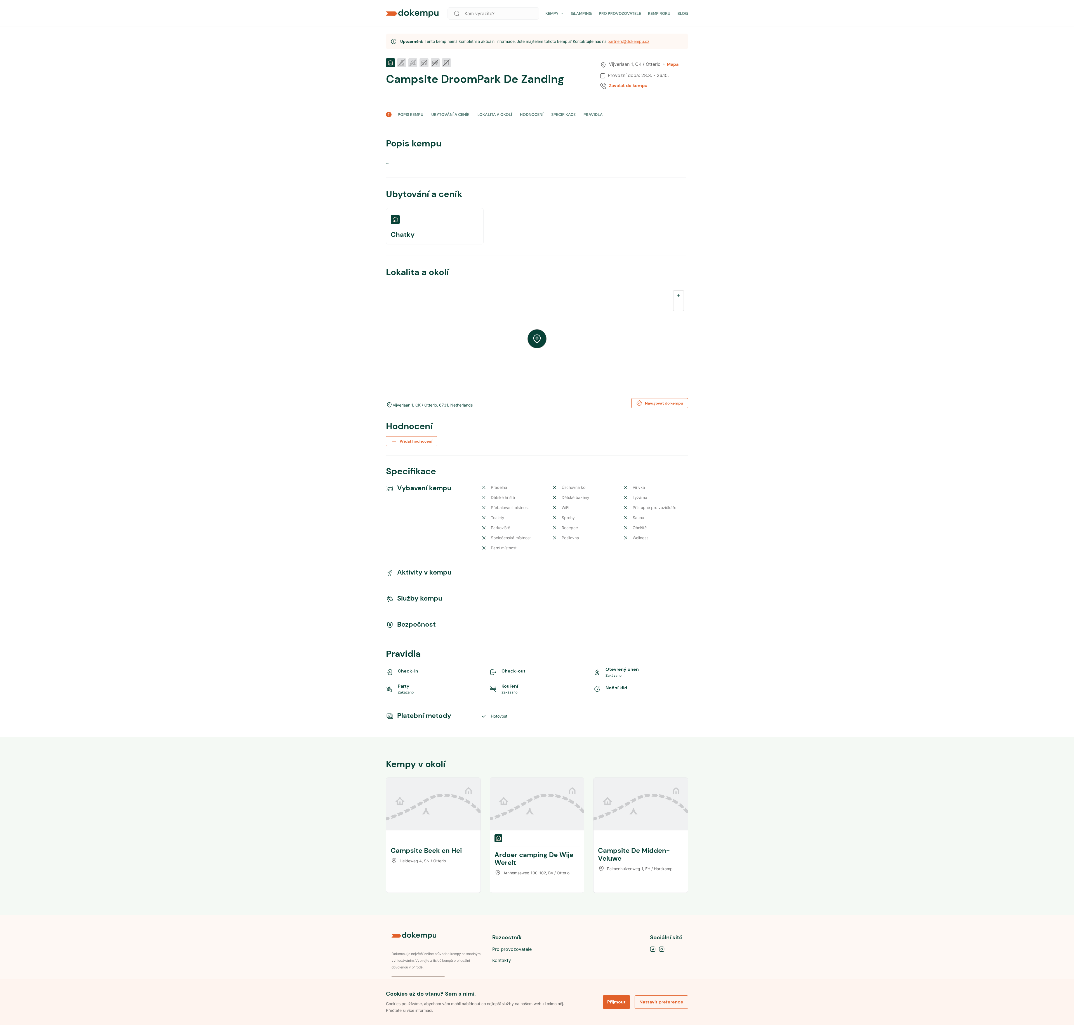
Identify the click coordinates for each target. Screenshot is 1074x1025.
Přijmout (616, 1002)
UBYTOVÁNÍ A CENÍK (450, 114)
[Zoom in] (678, 296)
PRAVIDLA (593, 114)
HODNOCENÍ (531, 114)
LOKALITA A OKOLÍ (494, 114)
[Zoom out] (678, 306)
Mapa (673, 64)
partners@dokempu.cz (628, 41)
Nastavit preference (661, 1002)
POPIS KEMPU (410, 114)
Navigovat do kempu (664, 403)
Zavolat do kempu (628, 85)
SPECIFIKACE (563, 114)
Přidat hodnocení (416, 441)
